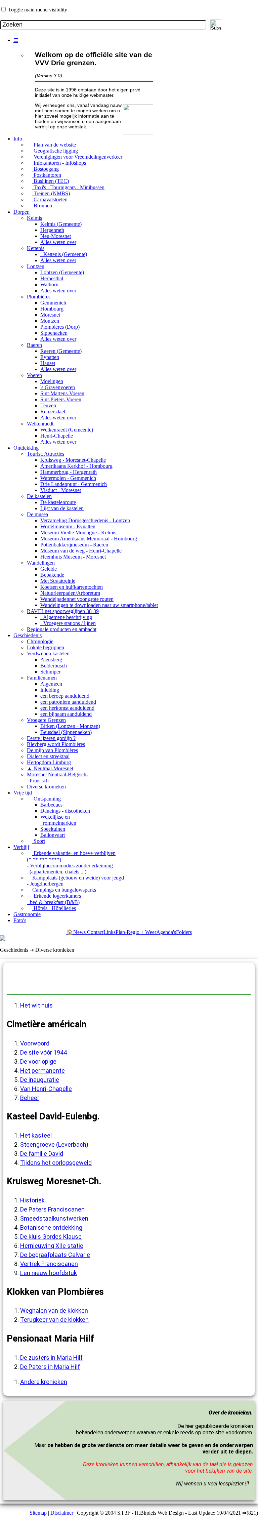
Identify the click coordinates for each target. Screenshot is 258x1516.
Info (17, 138)
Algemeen (51, 684)
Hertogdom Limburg (49, 762)
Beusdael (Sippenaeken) (66, 732)
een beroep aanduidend (64, 696)
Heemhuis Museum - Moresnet (73, 557)
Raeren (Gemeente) (61, 351)
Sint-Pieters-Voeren (60, 399)
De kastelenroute (58, 502)
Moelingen (51, 381)
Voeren (34, 375)
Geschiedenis (27, 635)
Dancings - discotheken (65, 811)
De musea (37, 514)
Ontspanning (46, 799)
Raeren (34, 345)
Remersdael (52, 411)
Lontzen (35, 266)
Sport (38, 841)
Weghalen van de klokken (54, 1310)
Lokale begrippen (45, 647)
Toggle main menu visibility (37, 9)
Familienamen (42, 678)
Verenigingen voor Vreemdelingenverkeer (77, 157)
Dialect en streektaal (48, 756)
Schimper (50, 671)
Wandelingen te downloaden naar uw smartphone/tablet (99, 605)
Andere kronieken (43, 1381)
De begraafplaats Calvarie (55, 1254)
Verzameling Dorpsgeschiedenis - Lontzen (85, 520)
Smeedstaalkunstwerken (54, 1218)
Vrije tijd (22, 792)
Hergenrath (52, 230)
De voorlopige (38, 1061)
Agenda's (166, 932)
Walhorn (49, 284)
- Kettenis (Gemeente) (63, 254)
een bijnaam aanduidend (66, 714)
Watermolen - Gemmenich (68, 478)
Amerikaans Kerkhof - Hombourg (76, 466)
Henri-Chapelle (56, 436)
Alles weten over (58, 242)
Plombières (38, 296)
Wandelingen (41, 563)
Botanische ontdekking (51, 1227)
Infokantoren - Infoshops (59, 163)
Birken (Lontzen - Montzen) (70, 726)
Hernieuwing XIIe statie (51, 1245)
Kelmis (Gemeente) (61, 224)
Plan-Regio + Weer (136, 932)
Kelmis (34, 218)
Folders (184, 932)
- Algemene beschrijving (66, 617)
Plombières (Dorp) (60, 327)
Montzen (49, 321)
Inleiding (49, 690)
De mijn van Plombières (52, 750)
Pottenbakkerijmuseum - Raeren (74, 544)
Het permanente (42, 1070)
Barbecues (51, 805)
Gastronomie (27, 914)
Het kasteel (36, 1135)
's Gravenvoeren (57, 387)
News (80, 932)
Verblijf (21, 847)
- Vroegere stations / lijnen (68, 623)
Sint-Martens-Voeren (62, 393)
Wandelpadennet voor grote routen (77, 599)
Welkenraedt (40, 423)
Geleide (48, 569)
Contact (95, 932)
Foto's (19, 920)
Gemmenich (53, 302)
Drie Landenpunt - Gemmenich (73, 484)
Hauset (47, 363)
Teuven (48, 405)
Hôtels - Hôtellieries (54, 908)
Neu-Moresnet (55, 236)
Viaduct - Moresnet (60, 490)
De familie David (41, 1153)
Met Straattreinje (57, 581)
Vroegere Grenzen (46, 720)
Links (109, 932)
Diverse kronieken (46, 786)
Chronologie (40, 641)
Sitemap (38, 1513)
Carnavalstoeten (50, 199)
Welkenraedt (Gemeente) (66, 430)
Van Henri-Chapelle (46, 1088)
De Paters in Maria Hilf (50, 1366)
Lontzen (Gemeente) (62, 272)
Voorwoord (34, 1043)
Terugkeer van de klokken (54, 1319)
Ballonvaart (52, 835)
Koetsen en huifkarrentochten (71, 587)
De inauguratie (39, 1079)
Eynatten (49, 357)
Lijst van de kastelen (62, 508)
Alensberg (51, 659)
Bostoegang (45, 169)
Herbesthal (51, 278)
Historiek (32, 1200)
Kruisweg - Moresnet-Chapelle (73, 460)
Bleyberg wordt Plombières (56, 744)
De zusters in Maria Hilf (51, 1357)
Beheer (29, 1097)
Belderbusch (53, 665)
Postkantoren (46, 175)
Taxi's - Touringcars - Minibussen (68, 187)
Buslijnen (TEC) (50, 181)
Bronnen (42, 205)
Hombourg (51, 309)
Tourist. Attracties (45, 454)
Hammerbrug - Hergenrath (68, 472)
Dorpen (21, 212)
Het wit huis (36, 1005)
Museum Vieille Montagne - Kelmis (78, 532)
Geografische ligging (55, 151)
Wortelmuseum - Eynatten (67, 526)
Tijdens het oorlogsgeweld (56, 1162)
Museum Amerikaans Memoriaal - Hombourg (88, 538)
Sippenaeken (54, 333)
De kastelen (39, 496)
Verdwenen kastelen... (50, 653)
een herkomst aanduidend (67, 708)
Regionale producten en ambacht (61, 629)
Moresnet (50, 315)
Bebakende (52, 575)
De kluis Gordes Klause (51, 1236)
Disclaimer (61, 1513)
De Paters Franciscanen (52, 1209)
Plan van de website (54, 145)
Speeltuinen (52, 829)
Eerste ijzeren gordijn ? (51, 738)
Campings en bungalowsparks (64, 890)
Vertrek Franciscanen (49, 1263)
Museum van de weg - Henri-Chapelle (81, 551)
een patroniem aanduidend (68, 702)
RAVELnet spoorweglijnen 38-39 (63, 611)
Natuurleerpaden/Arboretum (70, 593)
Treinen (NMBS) (51, 193)
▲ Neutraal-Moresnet (50, 768)
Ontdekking (26, 448)
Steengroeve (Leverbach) (54, 1144)
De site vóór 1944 (43, 1052)
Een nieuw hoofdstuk (48, 1272)
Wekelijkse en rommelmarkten (58, 820)
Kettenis (35, 248)
